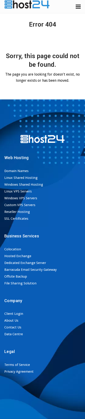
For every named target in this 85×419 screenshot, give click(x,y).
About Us (11, 320)
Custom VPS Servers (19, 205)
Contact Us (12, 327)
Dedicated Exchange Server (25, 263)
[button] (78, 6)
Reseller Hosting (17, 212)
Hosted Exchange (17, 256)
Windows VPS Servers (20, 198)
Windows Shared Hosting (23, 184)
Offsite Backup (15, 276)
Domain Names (16, 171)
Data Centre (13, 334)
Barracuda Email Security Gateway (30, 270)
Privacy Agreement (19, 372)
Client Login (13, 314)
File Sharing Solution (20, 283)
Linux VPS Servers (18, 191)
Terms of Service (17, 365)
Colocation (12, 249)
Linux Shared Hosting (21, 178)
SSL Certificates (16, 219)
